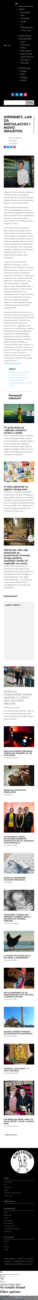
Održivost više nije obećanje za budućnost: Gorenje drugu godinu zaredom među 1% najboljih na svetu (17, 556)
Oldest (18, 1284)
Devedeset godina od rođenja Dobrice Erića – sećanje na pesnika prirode (18, 918)
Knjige (23, 77)
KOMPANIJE (25, 39)
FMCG (23, 48)
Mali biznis (25, 50)
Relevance (4, 1284)
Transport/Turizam (12, 1229)
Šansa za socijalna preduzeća (15, 791)
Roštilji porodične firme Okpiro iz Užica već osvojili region (18, 697)
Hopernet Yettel (17, 375)
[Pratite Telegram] (21, 94)
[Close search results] (2, 1278)
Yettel (12, 386)
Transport (25, 59)
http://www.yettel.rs (12, 363)
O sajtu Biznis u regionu (23, 1261)
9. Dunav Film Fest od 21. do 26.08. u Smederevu (17, 957)
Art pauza (8, 757)
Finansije (25, 45)
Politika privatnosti (24, 1264)
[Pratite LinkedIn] (17, 94)
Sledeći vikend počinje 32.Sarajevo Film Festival (18, 1032)
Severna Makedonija (12, 1193)
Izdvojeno (8, 794)
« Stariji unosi (9, 1135)
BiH (22, 15)
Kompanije (13, 144)
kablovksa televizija (19, 378)
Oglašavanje (10, 1264)
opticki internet (17, 380)
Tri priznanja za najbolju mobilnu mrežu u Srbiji (15, 430)
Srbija (23, 21)
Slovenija (25, 12)
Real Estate (26, 53)
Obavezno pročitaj (11, 707)
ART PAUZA (25, 68)
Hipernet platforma (19, 372)
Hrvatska (25, 18)
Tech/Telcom (27, 56)
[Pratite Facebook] (12, 94)
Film (22, 74)
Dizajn (23, 71)
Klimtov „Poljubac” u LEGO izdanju (16, 1069)
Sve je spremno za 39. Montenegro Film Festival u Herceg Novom (19, 995)
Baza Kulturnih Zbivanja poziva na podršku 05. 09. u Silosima (18, 753)
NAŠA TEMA (25, 36)
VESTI (21, 9)
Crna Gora (25, 30)
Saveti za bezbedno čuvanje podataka (15, 879)
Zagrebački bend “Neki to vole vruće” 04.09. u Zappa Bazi (19, 1121)
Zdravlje (24, 62)
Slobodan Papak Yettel (20, 383)
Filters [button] (6, 1282)
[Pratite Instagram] (25, 94)
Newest (12, 1284)
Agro (23, 42)
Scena (23, 80)
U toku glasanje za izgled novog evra (16, 488)
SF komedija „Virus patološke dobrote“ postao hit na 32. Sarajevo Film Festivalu (19, 840)
